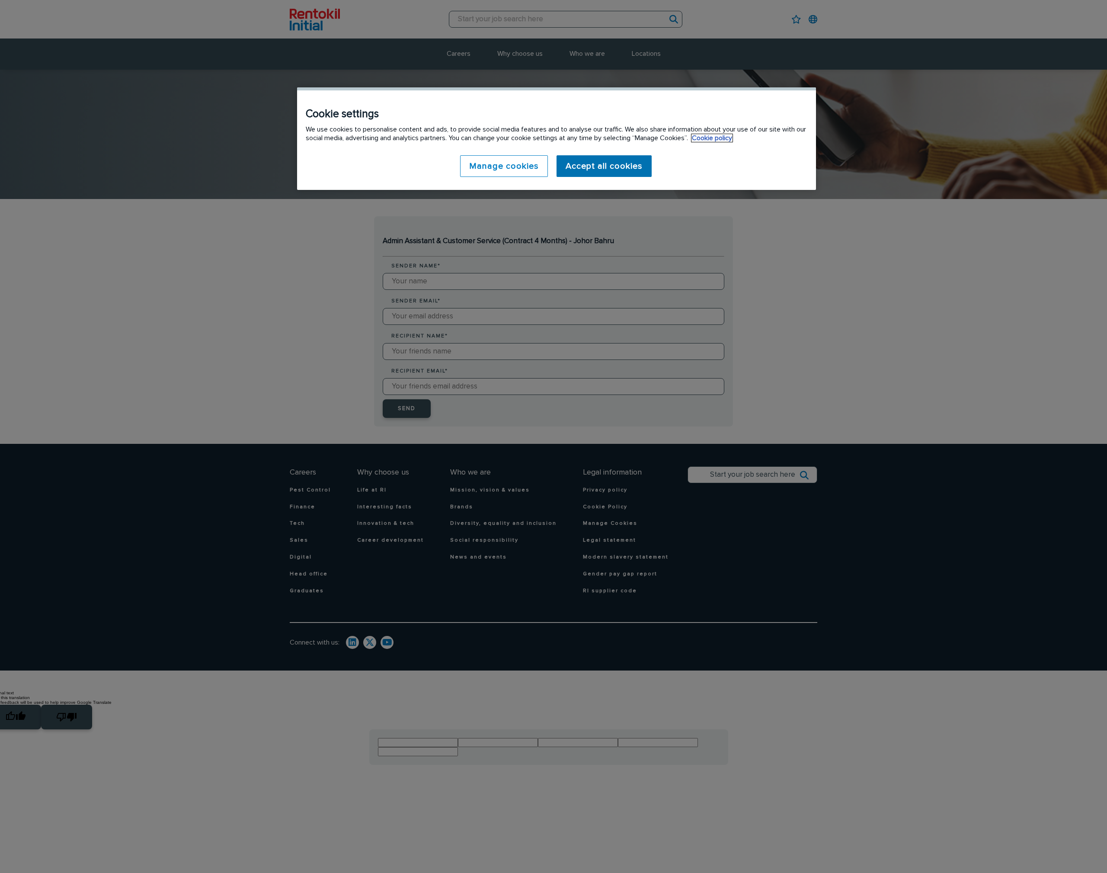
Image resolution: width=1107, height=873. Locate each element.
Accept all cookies (604, 166)
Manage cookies (504, 166)
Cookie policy (712, 138)
